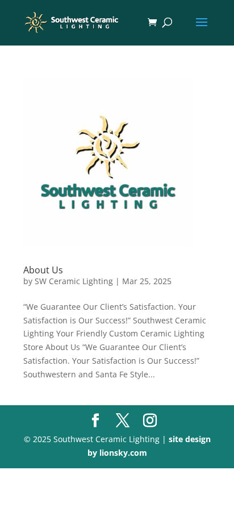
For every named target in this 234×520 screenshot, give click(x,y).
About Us (43, 270)
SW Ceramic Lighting (74, 281)
